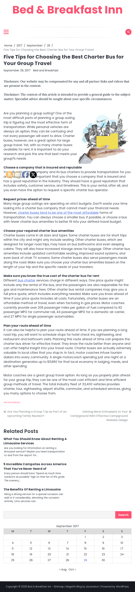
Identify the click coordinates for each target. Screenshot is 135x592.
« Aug (62, 569)
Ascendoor (92, 586)
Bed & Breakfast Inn (67, 9)
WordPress (122, 586)
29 (85, 560)
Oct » (72, 569)
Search (123, 515)
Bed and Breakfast (46, 70)
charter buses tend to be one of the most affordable (58, 213)
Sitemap (59, 586)
